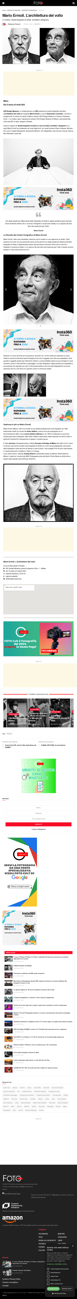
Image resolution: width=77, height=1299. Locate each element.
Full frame (14, 1099)
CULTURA (42, 1250)
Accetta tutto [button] (53, 1289)
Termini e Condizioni (10, 1282)
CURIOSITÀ (42, 1247)
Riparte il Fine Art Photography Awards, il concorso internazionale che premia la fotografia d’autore (42, 1014)
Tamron (41, 1110)
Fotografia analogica (40, 1091)
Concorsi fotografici (9, 1091)
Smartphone (6, 1110)
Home (4, 10)
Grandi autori (24, 1099)
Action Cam (6, 1087)
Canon (29, 1087)
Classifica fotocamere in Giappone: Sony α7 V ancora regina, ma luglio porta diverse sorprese (43, 1021)
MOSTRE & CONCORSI (13, 10)
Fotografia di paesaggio (10, 1095)
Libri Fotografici (8, 1102)
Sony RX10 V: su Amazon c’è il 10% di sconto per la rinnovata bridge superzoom (39, 1037)
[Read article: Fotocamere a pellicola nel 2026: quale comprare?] (9, 975)
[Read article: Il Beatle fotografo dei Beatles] (9, 967)
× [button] (72, 1246)
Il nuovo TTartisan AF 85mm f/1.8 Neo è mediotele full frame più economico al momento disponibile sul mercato (41, 958)
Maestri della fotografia (40, 1102)
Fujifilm (66, 1095)
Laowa (47, 1099)
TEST (40, 1237)
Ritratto (9, 733)
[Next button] (72, 713)
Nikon (12, 1106)
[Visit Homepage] (38, 3)
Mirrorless (52, 1102)
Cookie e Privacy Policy (11, 1279)
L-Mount (40, 1099)
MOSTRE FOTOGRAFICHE (29, 10)
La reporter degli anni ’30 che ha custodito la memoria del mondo (38, 717)
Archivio (22, 1087)
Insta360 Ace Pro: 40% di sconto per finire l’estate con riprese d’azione (36, 1068)
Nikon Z (19, 1106)
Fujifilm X (6, 1099)
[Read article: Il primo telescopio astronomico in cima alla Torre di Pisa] (9, 1062)
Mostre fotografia (63, 1102)
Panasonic (42, 1106)
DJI (19, 1091)
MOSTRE (61, 1234)
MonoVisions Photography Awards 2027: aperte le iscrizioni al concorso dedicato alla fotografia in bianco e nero (40, 982)
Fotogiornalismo (26, 1091)
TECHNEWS (43, 1234)
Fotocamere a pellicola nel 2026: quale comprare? (29, 973)
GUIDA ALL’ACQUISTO (47, 1240)
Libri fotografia (62, 1099)
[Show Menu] (3, 3)
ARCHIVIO (41, 10)
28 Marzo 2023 (28, 24)
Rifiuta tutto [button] (67, 1289)
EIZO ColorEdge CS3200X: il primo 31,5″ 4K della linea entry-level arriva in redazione (40, 1029)
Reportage (50, 1106)
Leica (53, 1099)
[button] (5, 289)
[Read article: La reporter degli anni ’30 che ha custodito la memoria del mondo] (9, 992)
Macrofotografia (25, 1102)
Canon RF (46, 1087)
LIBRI (60, 1240)
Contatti (5, 1285)
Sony (14, 1110)
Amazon (15, 1087)
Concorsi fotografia (57, 1087)
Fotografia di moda (54, 1091)
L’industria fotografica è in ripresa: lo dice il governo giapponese (34, 997)
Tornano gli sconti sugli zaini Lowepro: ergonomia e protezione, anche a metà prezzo (40, 1005)
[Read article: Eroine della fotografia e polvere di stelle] (9, 1054)
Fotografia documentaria (27, 1095)
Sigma (65, 1106)
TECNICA (42, 1243)
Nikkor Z (5, 1106)
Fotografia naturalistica (43, 1095)
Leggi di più (61, 1261)
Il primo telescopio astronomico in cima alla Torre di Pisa (31, 1060)
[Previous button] (4, 713)
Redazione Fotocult (14, 24)
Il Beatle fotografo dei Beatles (17, 719)
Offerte (34, 1106)
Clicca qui (55, 1195)
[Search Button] (74, 3)
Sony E (21, 1110)
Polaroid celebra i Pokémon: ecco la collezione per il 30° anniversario (35, 1045)
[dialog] (60, 1270)
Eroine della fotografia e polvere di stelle (60, 718)
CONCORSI (62, 1237)
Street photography (31, 1110)
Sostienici (22, 1186)
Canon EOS (37, 1087)
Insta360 (32, 1099)
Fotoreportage (57, 1095)
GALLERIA (62, 1243)
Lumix (17, 1102)
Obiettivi (26, 1106)
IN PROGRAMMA (13, 714)
